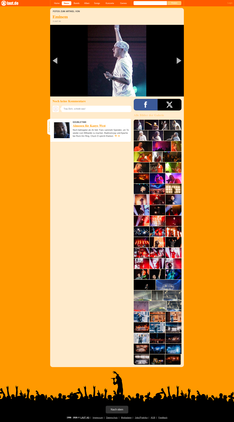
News (66, 3)
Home (57, 3)
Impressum (98, 417)
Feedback (162, 417)
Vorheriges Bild (72, 60)
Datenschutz (112, 417)
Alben (86, 3)
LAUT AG (84, 417)
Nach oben (117, 409)
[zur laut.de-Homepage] (12, 3)
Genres (123, 3)
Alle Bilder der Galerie (149, 115)
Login (229, 3)
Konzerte (110, 3)
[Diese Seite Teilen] (146, 104)
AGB (153, 417)
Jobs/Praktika (141, 417)
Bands (77, 3)
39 (119, 136)
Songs (97, 3)
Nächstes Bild (117, 60)
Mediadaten (126, 417)
